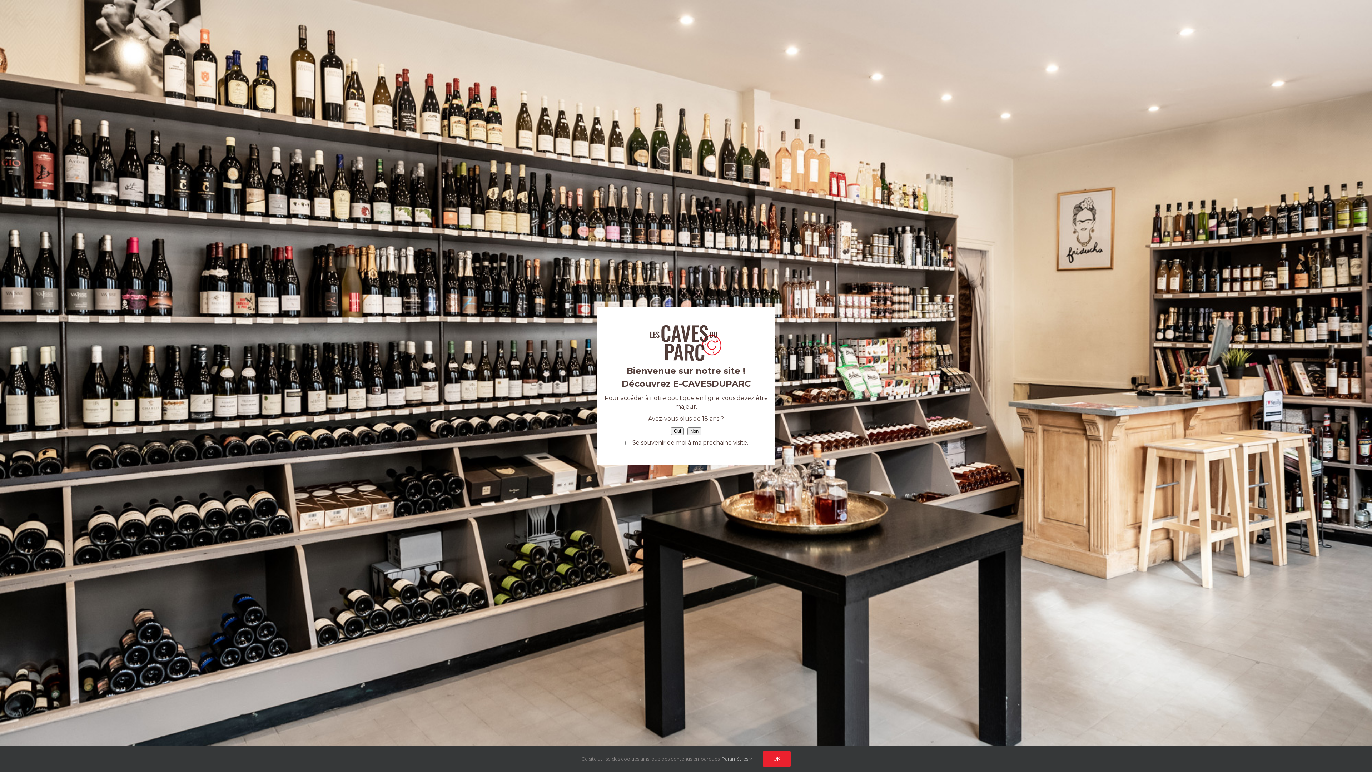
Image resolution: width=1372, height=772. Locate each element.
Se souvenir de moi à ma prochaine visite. (689, 442)
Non (694, 431)
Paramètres (735, 759)
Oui (677, 431)
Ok (776, 759)
